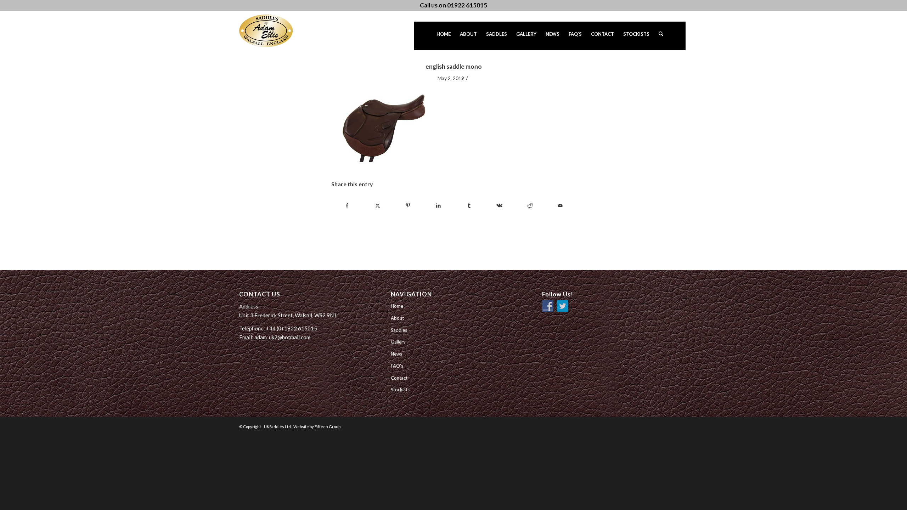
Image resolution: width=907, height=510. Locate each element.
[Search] (661, 36)
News (396, 354)
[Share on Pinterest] (408, 205)
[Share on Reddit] (530, 205)
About (397, 318)
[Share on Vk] (499, 205)
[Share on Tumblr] (469, 205)
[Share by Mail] (560, 205)
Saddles (399, 330)
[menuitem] (443, 36)
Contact (399, 378)
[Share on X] (377, 205)
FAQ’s (397, 366)
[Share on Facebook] (347, 205)
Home (397, 306)
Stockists (400, 389)
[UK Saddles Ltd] (274, 31)
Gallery (398, 342)
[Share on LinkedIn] (438, 205)
